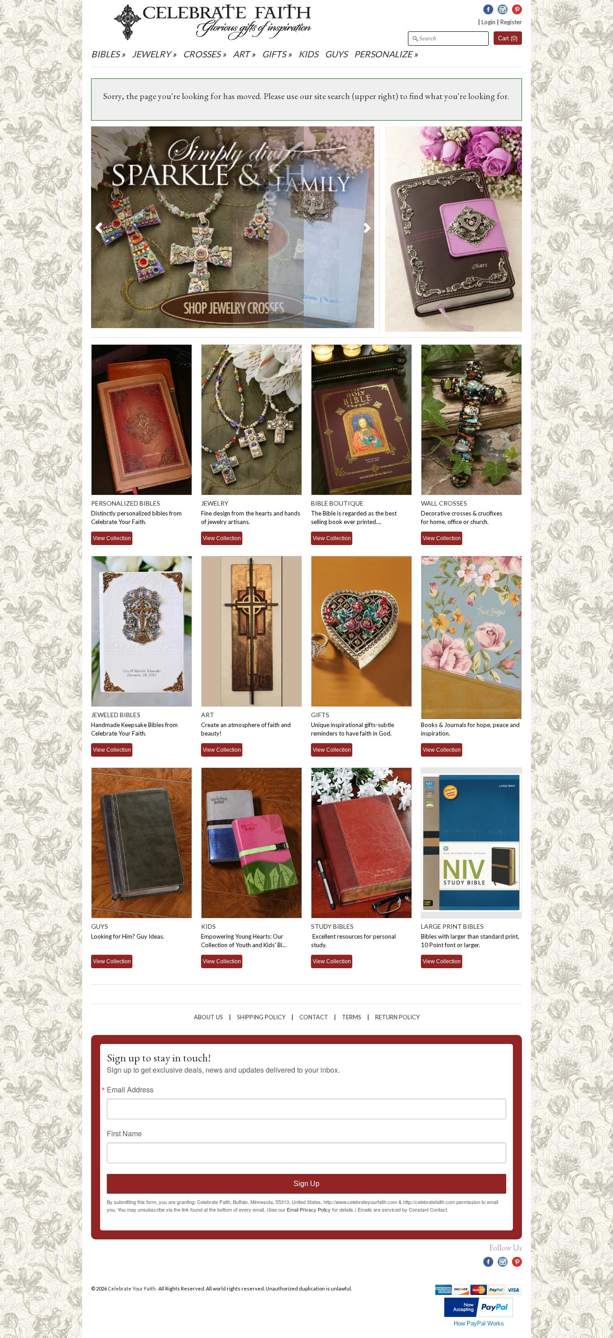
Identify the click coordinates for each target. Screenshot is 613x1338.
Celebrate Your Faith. (133, 1288)
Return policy (397, 1017)
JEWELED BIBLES (115, 715)
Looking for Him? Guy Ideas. (127, 936)
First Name (124, 1133)
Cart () (507, 38)
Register (511, 22)
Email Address (130, 1089)
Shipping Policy (261, 1017)
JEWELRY (151, 54)
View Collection (112, 538)
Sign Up (306, 1183)
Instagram (503, 9)
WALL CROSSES (444, 503)
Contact (313, 1017)
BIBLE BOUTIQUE (337, 503)
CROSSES (201, 54)
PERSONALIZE (384, 54)
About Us (208, 1017)
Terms (351, 1017)
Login (488, 22)
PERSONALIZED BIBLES (125, 503)
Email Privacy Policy (309, 1209)
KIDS (308, 54)
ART (241, 54)
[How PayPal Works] (478, 1315)
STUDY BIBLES (332, 926)
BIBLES (105, 54)
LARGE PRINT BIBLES (452, 926)
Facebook (488, 9)
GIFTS (274, 54)
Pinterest (517, 9)
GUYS (336, 54)
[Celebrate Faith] (213, 38)
